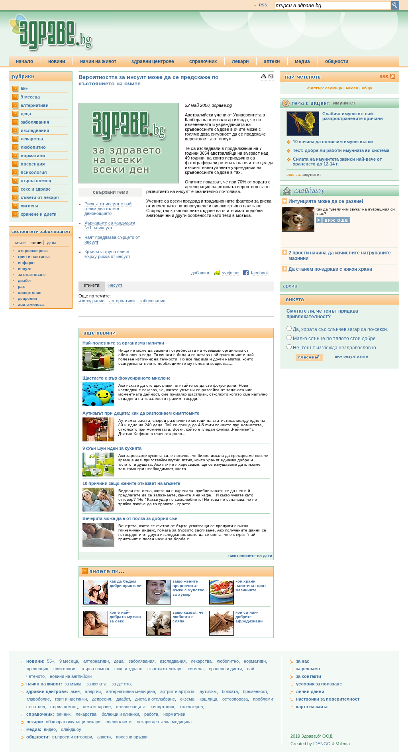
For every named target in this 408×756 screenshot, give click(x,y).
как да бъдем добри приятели (125, 583)
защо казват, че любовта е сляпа (188, 616)
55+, (52, 661)
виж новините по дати (250, 555)
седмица (333, 88)
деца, (120, 661)
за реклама (308, 668)
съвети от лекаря (40, 197)
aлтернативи (35, 105)
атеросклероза (33, 250)
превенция (33, 163)
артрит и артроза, (178, 691)
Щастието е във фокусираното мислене (126, 378)
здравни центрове (152, 61)
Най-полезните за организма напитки (123, 343)
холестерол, (191, 706)
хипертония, (164, 706)
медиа (302, 61)
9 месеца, (69, 661)
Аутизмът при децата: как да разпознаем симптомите (140, 413)
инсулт (25, 268)
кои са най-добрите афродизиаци (249, 616)
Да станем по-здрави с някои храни (330, 269)
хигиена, (197, 668)
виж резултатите (351, 356)
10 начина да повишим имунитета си (333, 141)
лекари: (34, 721)
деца (26, 113)
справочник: (40, 714)
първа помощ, (97, 668)
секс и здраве (36, 189)
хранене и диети (39, 214)
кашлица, (210, 699)
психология (34, 172)
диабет (25, 280)
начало (24, 61)
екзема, (188, 699)
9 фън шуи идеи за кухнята (111, 448)
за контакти (308, 676)
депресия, (103, 699)
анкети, (104, 736)
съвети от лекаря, (166, 668)
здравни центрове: (47, 691)
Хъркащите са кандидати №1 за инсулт (109, 225)
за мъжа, (73, 683)
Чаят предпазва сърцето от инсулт (112, 239)
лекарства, (202, 661)
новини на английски (71, 676)
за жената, (97, 683)
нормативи (33, 155)
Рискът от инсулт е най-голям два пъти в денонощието (108, 208)
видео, (50, 729)
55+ (24, 88)
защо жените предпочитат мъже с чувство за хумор (188, 588)
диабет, (124, 699)
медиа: (33, 729)
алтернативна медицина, (131, 691)
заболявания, (143, 661)
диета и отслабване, (156, 699)
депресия (27, 298)
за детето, (122, 683)
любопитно (33, 147)
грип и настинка (34, 256)
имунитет (311, 174)
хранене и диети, (226, 668)
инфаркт (26, 262)
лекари (240, 61)
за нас (302, 661)
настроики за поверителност (327, 699)
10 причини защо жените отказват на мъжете (131, 483)
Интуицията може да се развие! (325, 201)
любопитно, (229, 661)
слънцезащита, (132, 706)
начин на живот (98, 61)
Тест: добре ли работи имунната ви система (341, 150)
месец (352, 88)
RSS (263, 5)
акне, (76, 691)
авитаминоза (31, 304)
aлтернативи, (97, 661)
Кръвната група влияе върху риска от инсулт (107, 254)
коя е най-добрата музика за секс (125, 616)
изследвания (35, 130)
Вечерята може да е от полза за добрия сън (130, 518)
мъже (20, 242)
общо (367, 88)
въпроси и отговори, (72, 736)
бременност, (255, 691)
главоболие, (39, 699)
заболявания (35, 122)
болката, (231, 691)
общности (336, 61)
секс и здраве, (129, 668)
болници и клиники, (121, 714)
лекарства (32, 138)
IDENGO (322, 743)
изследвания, (174, 661)
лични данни (310, 691)
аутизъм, (209, 691)
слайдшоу (71, 729)
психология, (66, 668)
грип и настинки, (72, 699)
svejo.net (230, 272)
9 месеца (30, 96)
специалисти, (119, 721)
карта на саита (312, 706)
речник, (64, 714)
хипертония (29, 292)
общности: (38, 736)
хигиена (29, 205)
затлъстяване (32, 274)
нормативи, (255, 661)
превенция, (39, 668)
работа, (151, 714)
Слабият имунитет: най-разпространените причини (352, 116)
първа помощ (36, 180)
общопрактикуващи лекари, (74, 721)
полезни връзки (131, 736)
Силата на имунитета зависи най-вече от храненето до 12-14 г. (337, 161)
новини (56, 61)
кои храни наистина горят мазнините (250, 585)
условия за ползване (319, 683)
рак (21, 286)
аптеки (272, 61)
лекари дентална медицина (164, 721)
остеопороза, (236, 699)
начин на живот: (44, 683)
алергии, (94, 691)
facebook (260, 272)
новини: (35, 661)
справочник (203, 61)
